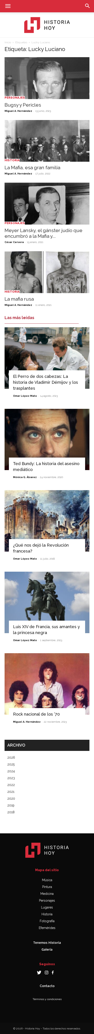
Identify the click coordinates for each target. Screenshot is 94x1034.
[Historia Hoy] (47, 25)
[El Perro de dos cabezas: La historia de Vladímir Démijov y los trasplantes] (47, 358)
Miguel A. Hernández (18, 111)
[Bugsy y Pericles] (47, 78)
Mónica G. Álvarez (25, 477)
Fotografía (47, 921)
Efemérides (47, 928)
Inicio (8, 42)
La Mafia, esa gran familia (32, 167)
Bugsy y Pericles (23, 105)
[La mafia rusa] (47, 272)
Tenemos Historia (47, 942)
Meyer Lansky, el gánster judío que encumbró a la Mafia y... (43, 233)
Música (47, 880)
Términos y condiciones (47, 999)
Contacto (47, 986)
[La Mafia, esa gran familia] (47, 141)
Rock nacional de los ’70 (36, 714)
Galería (47, 949)
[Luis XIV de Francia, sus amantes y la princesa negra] (47, 602)
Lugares (47, 907)
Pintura (47, 887)
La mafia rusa (19, 299)
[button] (7, 6)
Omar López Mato (25, 395)
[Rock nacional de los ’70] (47, 684)
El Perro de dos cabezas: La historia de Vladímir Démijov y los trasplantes (45, 382)
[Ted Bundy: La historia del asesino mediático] (47, 439)
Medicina (47, 894)
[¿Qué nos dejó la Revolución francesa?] (47, 521)
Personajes (15, 97)
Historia (12, 160)
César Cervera (14, 242)
